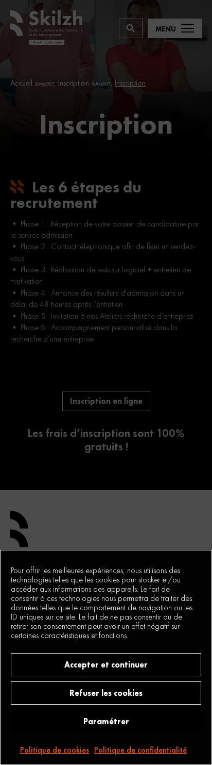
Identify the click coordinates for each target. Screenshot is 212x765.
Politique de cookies (54, 749)
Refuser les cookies (106, 693)
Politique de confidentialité (140, 749)
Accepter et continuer (106, 664)
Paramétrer (106, 721)
